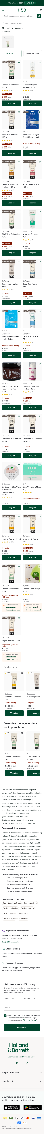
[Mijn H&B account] (36, 10)
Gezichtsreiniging (10, 908)
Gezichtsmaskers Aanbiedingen (20, 881)
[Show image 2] (12, 77)
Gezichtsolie (8, 913)
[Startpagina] (22, 9)
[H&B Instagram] (17, 1063)
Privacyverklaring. (29, 1020)
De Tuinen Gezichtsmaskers (18, 884)
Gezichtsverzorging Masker (18, 878)
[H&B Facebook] (22, 1063)
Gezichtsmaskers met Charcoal (20, 888)
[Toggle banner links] (42, 3)
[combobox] (19, 16)
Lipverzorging (22, 913)
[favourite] (22, 673)
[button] (32, 53)
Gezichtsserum (27, 908)
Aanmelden (22, 1027)
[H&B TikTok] (26, 1063)
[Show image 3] (13, 276)
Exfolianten (23, 918)
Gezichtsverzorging (13, 23)
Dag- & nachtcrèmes (12, 903)
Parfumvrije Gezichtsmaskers (19, 891)
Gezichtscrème (30, 903)
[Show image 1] (10, 77)
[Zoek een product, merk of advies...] (39, 16)
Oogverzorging (9, 918)
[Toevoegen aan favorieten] (19, 62)
